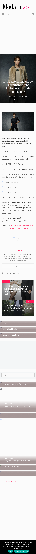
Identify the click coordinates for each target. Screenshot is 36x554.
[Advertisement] (18, 35)
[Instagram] (17, 266)
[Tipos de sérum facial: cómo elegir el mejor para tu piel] (18, 325)
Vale (10, 551)
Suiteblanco (18, 99)
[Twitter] (19, 266)
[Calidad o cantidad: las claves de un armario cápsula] (18, 411)
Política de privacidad (21, 551)
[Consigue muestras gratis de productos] (18, 462)
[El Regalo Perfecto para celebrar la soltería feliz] (18, 474)
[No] (34, 547)
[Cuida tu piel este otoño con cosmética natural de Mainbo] (18, 331)
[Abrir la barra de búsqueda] (33, 14)
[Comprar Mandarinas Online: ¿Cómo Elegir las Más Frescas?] (18, 469)
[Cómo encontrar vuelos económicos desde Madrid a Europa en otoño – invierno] (18, 386)
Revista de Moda (24, 482)
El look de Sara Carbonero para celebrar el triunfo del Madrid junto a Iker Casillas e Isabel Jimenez (17, 228)
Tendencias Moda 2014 (12, 273)
